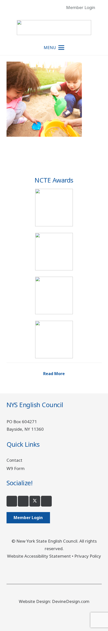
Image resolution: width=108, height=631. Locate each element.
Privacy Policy (87, 556)
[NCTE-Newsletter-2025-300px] (54, 295)
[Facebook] (12, 501)
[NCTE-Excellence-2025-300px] (54, 207)
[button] (100, 7)
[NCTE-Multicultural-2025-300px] (54, 251)
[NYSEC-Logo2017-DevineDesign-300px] (54, 27)
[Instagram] (23, 501)
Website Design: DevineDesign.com (54, 601)
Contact (14, 460)
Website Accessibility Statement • (40, 556)
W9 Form (16, 468)
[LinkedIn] (46, 501)
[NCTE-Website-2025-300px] (54, 339)
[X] (34, 501)
